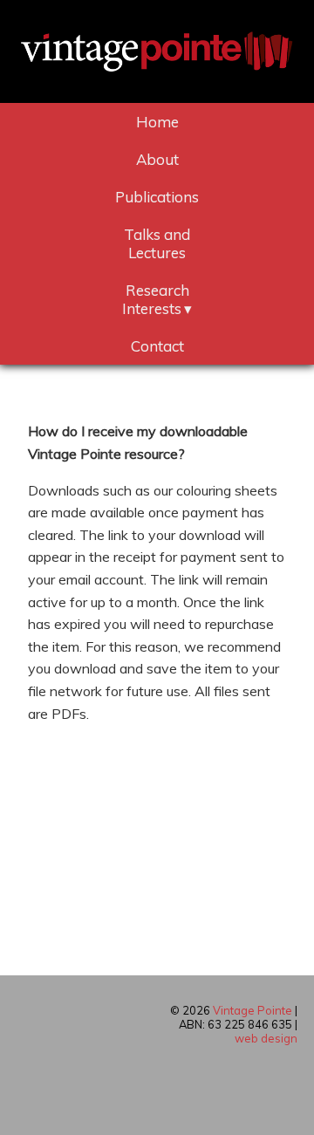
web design (266, 1038)
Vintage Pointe (252, 1010)
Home (157, 122)
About (157, 159)
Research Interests (155, 299)
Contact (157, 346)
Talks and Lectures (157, 243)
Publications (157, 197)
